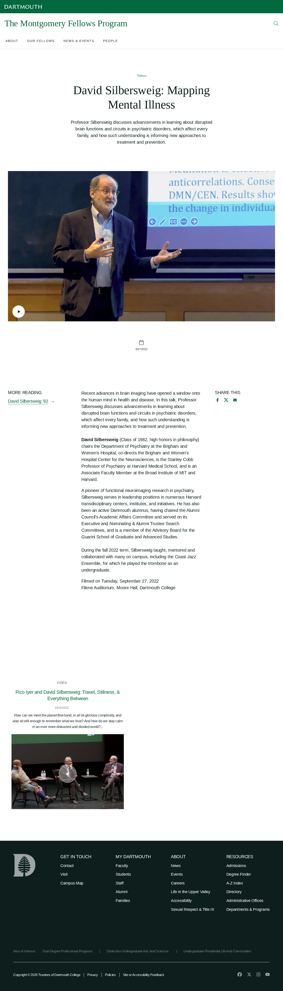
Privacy (92, 975)
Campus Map (71, 883)
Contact (67, 865)
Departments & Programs (248, 909)
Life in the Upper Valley (190, 892)
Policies (110, 975)
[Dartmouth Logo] (23, 7)
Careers (178, 883)
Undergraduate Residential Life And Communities (217, 951)
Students (123, 874)
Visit (64, 874)
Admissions (236, 865)
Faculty (122, 865)
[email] (235, 400)
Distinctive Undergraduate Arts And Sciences (138, 951)
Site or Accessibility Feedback (143, 975)
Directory (234, 892)
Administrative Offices (244, 900)
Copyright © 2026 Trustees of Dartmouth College (46, 975)
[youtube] (267, 974)
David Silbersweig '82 (28, 401)
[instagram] (258, 974)
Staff (120, 883)
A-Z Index (234, 883)
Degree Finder (238, 874)
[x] (226, 400)
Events (177, 874)
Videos (141, 75)
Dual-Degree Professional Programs (67, 951)
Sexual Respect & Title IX (192, 909)
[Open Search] (276, 23)
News (176, 865)
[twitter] (249, 974)
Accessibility (181, 900)
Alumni (121, 892)
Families (123, 900)
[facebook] (217, 400)
